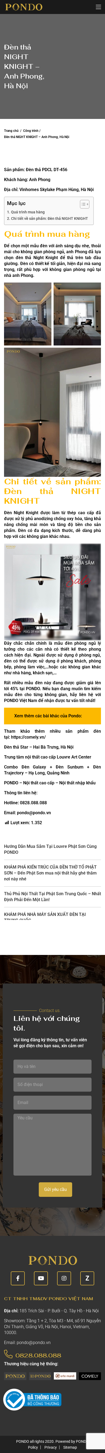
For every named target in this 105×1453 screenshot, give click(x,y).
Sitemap (70, 1447)
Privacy (50, 1447)
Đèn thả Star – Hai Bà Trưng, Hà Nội (39, 747)
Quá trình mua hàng (28, 212)
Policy (33, 1447)
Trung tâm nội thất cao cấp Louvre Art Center (47, 757)
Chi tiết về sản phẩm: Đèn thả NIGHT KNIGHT (49, 218)
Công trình (30, 131)
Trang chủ (11, 131)
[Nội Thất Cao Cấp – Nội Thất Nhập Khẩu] (23, 7)
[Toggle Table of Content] (82, 204)
